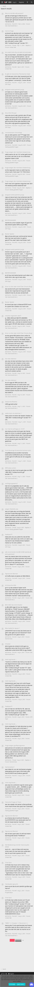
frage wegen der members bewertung (17, 152)
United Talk (13, 47)
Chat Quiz (8, 862)
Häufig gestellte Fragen (11, 147)
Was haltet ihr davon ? (12, 628)
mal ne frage (9, 31)
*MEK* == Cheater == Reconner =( (16, 923)
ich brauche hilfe (10, 585)
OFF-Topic (8, 84)
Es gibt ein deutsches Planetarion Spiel (17, 74)
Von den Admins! (10, 359)
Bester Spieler (9, 234)
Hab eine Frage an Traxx (13, 802)
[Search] (31, 2)
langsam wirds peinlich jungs (14, 89)
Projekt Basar (9, 892)
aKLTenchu (8, 24)
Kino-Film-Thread (10, 113)
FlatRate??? (8, 534)
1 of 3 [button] (12, 940)
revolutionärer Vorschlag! (13, 132)
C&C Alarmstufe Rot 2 (11, 26)
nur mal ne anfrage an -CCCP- (15, 429)
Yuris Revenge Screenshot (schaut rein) (18, 450)
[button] (6, 974)
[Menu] (2, 2)
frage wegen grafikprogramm (15, 745)
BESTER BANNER (10, 220)
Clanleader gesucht (11, 884)
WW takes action (10, 468)
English (11, 974)
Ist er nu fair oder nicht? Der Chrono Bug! (18, 286)
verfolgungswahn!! (11, 483)
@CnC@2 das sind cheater (13, 605)
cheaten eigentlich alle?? (13, 316)
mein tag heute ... (11, 659)
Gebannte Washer (11, 402)
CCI (3, 974)
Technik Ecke (8, 639)
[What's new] (27, 2)
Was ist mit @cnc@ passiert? (14, 13)
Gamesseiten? (9, 767)
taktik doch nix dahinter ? (13, 413)
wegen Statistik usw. (11, 509)
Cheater (7, 644)
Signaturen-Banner (11, 574)
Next (17, 940)
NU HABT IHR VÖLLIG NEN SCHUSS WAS (18, 52)
